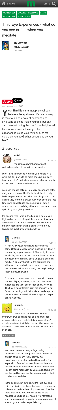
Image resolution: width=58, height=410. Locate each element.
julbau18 (18, 305)
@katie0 (17, 159)
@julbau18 (18, 309)
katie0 (17, 155)
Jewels (22, 43)
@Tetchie (18, 46)
